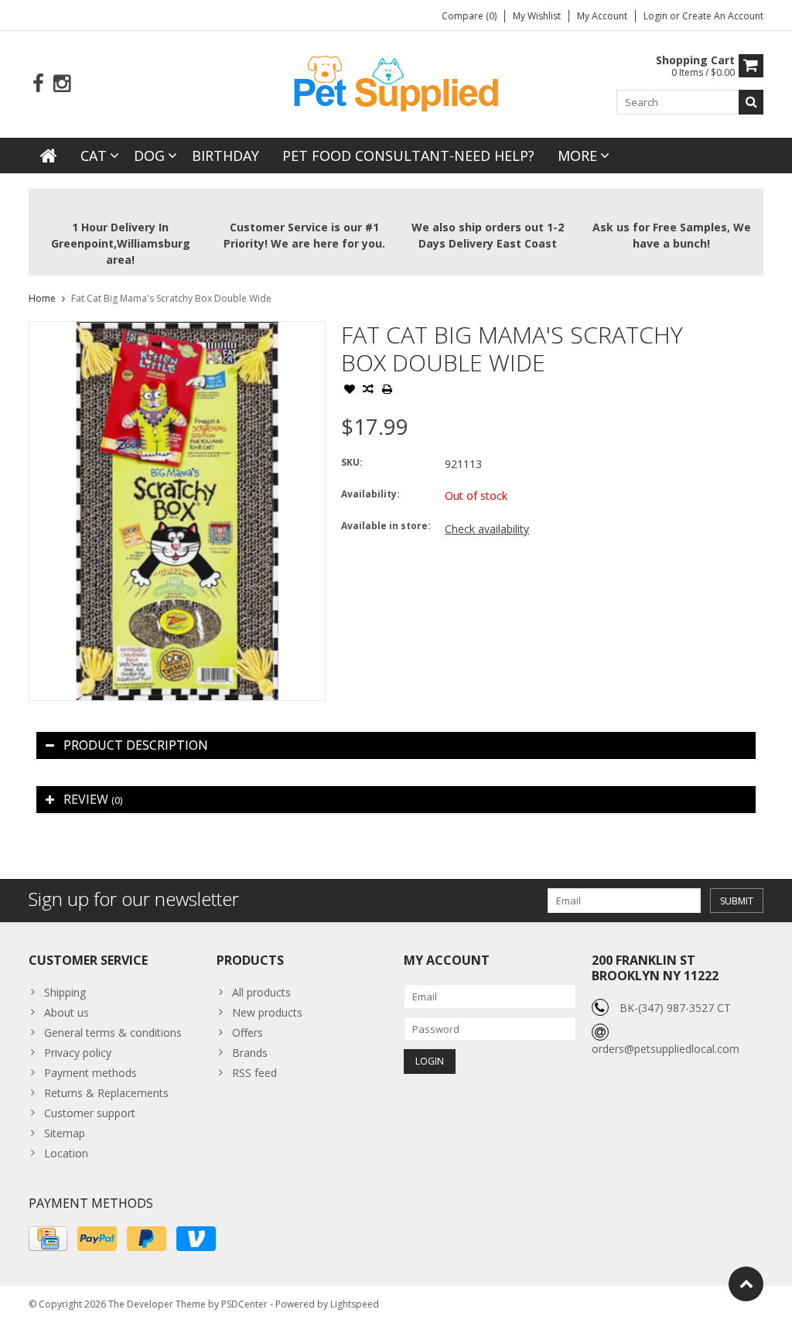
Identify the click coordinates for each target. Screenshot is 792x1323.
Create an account (722, 15)
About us (66, 1012)
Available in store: (386, 525)
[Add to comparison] (368, 391)
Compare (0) (469, 15)
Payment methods (90, 1072)
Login (657, 15)
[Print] (387, 391)
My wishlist (537, 15)
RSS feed (254, 1072)
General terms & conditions (113, 1032)
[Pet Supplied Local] (396, 81)
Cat (93, 155)
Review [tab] (92, 799)
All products (261, 992)
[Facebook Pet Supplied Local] (38, 84)
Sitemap (64, 1133)
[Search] (751, 102)
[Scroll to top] (746, 1284)
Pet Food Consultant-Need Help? (408, 155)
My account (602, 15)
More (577, 155)
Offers (247, 1032)
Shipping (65, 992)
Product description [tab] (135, 745)
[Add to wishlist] (350, 391)
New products (267, 1012)
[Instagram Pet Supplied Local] (61, 84)
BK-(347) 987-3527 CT (675, 1007)
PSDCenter (244, 1304)
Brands (250, 1052)
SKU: (352, 462)
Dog (149, 155)
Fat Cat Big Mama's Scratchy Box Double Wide (171, 298)
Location (66, 1153)
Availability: (370, 494)
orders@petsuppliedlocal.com (665, 1048)
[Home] (49, 155)
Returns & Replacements (106, 1092)
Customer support (89, 1113)
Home (42, 298)
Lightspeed (354, 1304)
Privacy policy (77, 1052)
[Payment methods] (48, 1238)
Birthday (225, 155)
